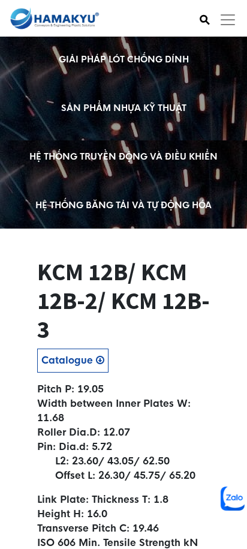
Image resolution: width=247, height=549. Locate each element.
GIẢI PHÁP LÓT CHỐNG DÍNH (124, 59)
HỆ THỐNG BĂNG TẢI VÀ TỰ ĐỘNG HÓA (123, 205)
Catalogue (68, 360)
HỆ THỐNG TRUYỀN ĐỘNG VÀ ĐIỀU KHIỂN (123, 156)
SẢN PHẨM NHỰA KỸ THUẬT (123, 108)
